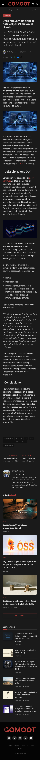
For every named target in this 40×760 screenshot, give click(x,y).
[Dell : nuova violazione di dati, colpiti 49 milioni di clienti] (20, 81)
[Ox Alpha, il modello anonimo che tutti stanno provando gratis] (8, 681)
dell (26, 438)
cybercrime (19, 438)
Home (4, 745)
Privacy (32, 745)
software (22, 163)
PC (17, 442)
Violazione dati (8, 445)
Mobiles (16, 745)
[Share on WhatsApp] (14, 57)
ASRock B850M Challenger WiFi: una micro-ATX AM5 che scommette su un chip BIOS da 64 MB (26, 665)
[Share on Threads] (21, 57)
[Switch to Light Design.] (37, 4)
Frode (31, 438)
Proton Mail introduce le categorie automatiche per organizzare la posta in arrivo (25, 708)
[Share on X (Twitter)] (11, 57)
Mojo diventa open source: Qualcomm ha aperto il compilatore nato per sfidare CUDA (20, 564)
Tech (10, 745)
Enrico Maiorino (11, 52)
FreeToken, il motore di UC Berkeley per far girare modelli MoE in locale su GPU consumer (26, 637)
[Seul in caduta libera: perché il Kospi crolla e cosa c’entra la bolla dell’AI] (20, 585)
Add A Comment (20, 616)
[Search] (33, 3)
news (12, 442)
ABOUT (20, 748)
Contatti (25, 745)
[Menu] (3, 3)
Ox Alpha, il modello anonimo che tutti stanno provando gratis (25, 680)
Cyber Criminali (8, 438)
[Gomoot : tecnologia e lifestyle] (19, 3)
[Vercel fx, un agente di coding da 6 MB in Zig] (8, 653)
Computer (7, 16)
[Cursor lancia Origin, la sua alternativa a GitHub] (20, 509)
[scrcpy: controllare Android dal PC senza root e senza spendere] (8, 695)
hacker (6, 442)
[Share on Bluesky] (18, 57)
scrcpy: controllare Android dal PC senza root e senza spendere (26, 694)
